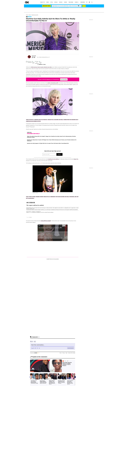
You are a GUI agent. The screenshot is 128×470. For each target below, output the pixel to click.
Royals (55, 2)
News (30, 14)
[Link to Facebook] (87, 2)
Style (51, 2)
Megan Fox (76, 159)
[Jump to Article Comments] (26, 61)
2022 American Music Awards (37, 67)
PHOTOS (60, 2)
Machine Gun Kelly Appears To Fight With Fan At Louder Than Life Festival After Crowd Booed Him (48, 143)
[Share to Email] (40, 61)
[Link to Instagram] (89, 2)
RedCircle (30, 217)
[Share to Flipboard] (37, 61)
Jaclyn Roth (34, 55)
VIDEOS (65, 2)
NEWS (47, 2)
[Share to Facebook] (30, 61)
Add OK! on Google (42, 64)
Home (27, 14)
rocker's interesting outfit (52, 82)
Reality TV (42, 2)
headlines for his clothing (53, 159)
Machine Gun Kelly (35, 14)
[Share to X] (33, 61)
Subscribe (82, 2)
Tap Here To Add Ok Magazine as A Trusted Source (48, 79)
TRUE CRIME (71, 2)
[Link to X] (92, 2)
